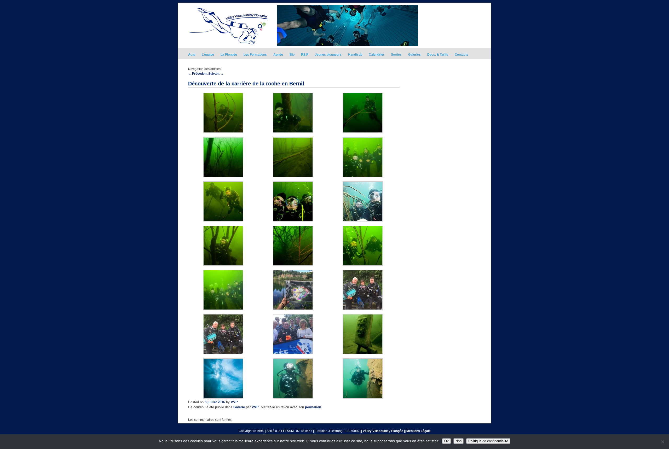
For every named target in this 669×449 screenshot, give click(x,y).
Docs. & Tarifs (437, 54)
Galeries (414, 54)
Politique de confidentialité (488, 441)
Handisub (355, 54)
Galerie (239, 407)
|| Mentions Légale (417, 431)
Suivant (215, 73)
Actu (191, 54)
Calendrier (376, 54)
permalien (313, 407)
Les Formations (255, 54)
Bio (292, 54)
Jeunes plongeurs (328, 54)
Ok (446, 441)
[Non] (662, 441)
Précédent (197, 73)
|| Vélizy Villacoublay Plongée (381, 431)
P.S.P (304, 54)
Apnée (278, 54)
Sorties (396, 54)
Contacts (461, 54)
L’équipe (208, 54)
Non (458, 441)
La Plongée (229, 54)
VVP (234, 402)
